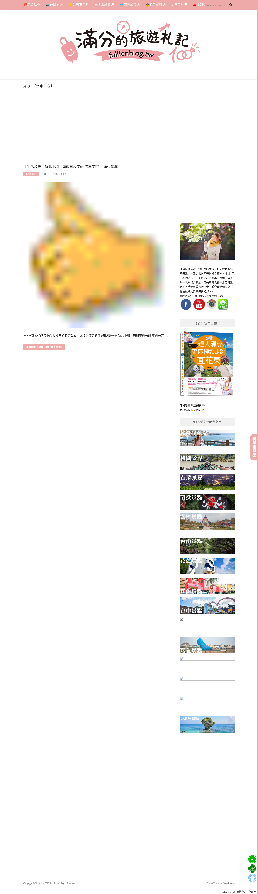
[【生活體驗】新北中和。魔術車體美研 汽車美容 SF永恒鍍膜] (96, 254)
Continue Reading (49, 347)
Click (254, 447)
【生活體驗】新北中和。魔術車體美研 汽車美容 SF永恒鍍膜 (70, 167)
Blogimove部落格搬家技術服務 (239, 891)
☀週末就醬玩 (104, 4)
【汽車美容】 (31, 174)
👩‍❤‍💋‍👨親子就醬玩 (156, 4)
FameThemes (229, 883)
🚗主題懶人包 (203, 4)
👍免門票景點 (79, 4)
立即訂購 (199, 410)
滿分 (46, 174)
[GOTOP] (252, 878)
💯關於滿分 (31, 4)
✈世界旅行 (179, 4)
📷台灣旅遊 (54, 4)
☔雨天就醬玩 (130, 4)
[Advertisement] (96, 132)
